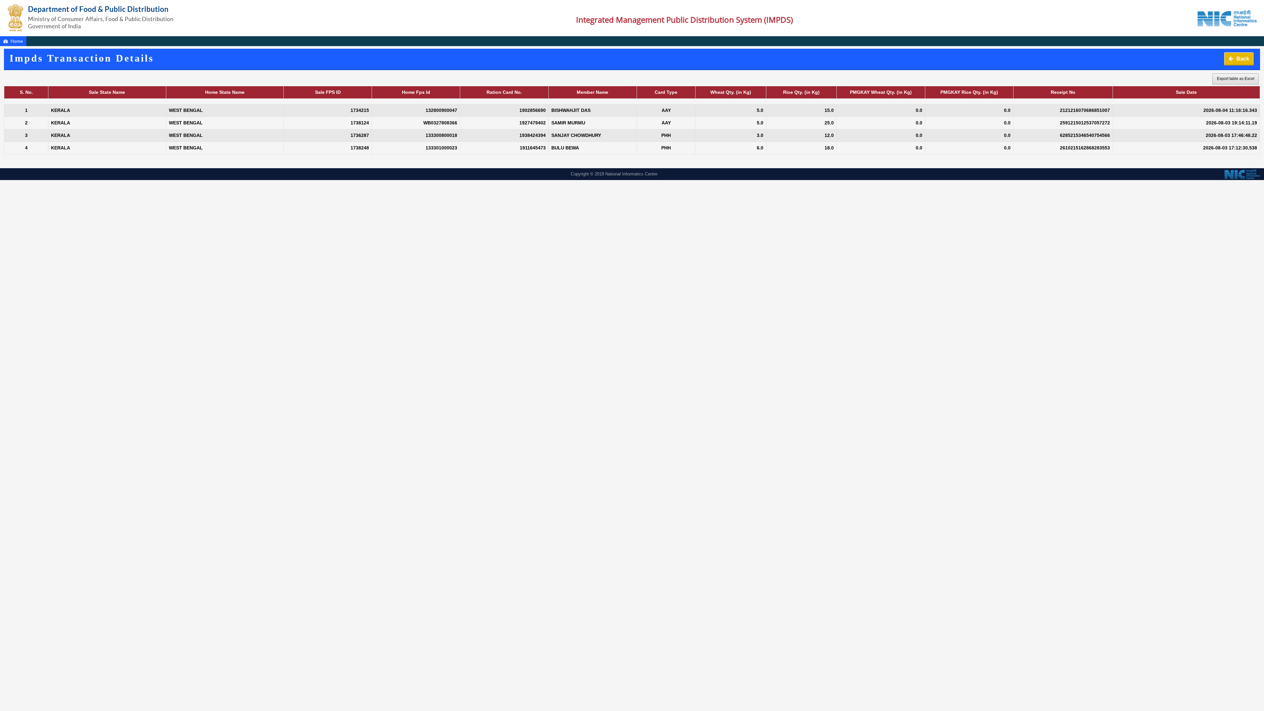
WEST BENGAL (186, 110)
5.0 (760, 110)
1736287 (360, 135)
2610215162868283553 (1085, 147)
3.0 (760, 135)
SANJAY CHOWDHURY (576, 135)
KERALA (60, 110)
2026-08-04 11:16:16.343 (1230, 110)
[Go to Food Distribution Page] (90, 18)
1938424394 (532, 135)
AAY (666, 110)
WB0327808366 (440, 122)
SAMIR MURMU (568, 122)
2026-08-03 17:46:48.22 (1231, 135)
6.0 (760, 147)
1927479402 (532, 122)
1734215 (360, 110)
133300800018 (441, 135)
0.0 (919, 110)
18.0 (829, 147)
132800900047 (441, 110)
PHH (666, 135)
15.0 (829, 110)
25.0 (829, 122)
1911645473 (533, 147)
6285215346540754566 (1085, 135)
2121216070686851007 (1085, 110)
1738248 (360, 147)
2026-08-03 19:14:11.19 (1231, 122)
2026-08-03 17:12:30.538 (1230, 147)
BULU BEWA (565, 147)
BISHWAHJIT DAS (571, 110)
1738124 (360, 122)
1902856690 (532, 110)
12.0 (829, 135)
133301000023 (441, 147)
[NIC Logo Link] (1156, 18)
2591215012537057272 (1085, 122)
